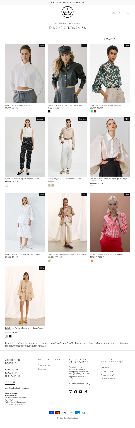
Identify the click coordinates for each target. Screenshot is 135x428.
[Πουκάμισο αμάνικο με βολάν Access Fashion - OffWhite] (6, 185)
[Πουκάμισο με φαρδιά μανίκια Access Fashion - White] (6, 260)
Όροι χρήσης (105, 367)
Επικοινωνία (42, 369)
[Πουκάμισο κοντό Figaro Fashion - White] (6, 111)
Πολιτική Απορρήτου (108, 371)
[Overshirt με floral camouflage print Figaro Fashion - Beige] (49, 260)
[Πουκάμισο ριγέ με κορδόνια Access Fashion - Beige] (49, 185)
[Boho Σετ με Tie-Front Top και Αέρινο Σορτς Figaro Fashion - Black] (10, 336)
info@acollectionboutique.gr (17, 388)
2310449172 (10, 382)
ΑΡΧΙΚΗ (57, 23)
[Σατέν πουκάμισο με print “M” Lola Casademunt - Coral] (91, 260)
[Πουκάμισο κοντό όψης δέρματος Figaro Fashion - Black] (49, 111)
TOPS (69, 23)
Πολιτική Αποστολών (108, 375)
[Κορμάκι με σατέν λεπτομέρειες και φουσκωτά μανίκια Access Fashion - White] (91, 187)
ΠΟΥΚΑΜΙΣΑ (76, 23)
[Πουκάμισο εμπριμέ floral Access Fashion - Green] (91, 111)
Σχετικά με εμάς (44, 365)
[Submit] (88, 383)
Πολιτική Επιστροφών (109, 379)
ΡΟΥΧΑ (63, 23)
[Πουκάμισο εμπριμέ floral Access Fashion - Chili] (95, 111)
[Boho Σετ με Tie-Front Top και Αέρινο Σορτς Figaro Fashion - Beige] (6, 336)
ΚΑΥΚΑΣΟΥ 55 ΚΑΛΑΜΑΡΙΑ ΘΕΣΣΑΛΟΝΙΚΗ (12, 372)
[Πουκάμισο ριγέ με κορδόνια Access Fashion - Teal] (53, 185)
